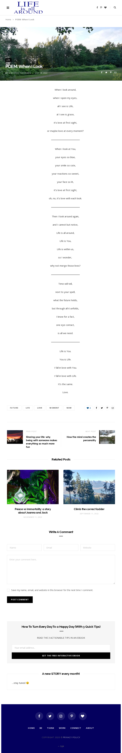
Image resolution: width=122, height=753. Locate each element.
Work (62, 728)
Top (62, 746)
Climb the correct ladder (89, 509)
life (28, 408)
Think (50, 728)
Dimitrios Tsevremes (20, 73)
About (90, 728)
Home (8, 19)
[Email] (115, 72)
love (39, 408)
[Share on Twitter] (106, 72)
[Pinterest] (111, 72)
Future (14, 408)
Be (41, 728)
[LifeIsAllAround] (28, 7)
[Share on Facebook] (102, 72)
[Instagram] (61, 716)
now (69, 408)
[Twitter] (50, 716)
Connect (75, 728)
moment (54, 408)
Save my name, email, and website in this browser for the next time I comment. (52, 590)
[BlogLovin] (83, 716)
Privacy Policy (71, 737)
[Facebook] (39, 716)
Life (8, 60)
